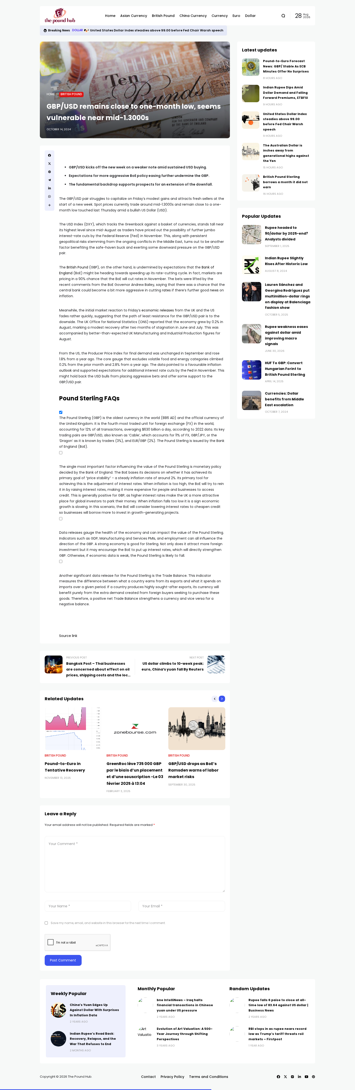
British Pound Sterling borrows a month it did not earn (285, 182)
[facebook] (49, 155)
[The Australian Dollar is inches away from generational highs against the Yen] (86, 30)
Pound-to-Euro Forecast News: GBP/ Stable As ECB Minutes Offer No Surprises (286, 66)
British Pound (71, 94)
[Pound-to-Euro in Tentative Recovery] (73, 728)
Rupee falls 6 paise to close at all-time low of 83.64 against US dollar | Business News (278, 1005)
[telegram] (49, 180)
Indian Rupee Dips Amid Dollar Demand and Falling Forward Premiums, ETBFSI (285, 92)
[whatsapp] (49, 196)
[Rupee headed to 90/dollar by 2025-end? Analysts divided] (251, 234)
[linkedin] (49, 188)
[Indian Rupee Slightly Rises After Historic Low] (251, 265)
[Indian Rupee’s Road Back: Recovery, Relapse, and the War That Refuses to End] (58, 1039)
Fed (190, 370)
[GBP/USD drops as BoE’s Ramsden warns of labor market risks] (196, 728)
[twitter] (49, 163)
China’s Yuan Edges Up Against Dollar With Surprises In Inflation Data (94, 1010)
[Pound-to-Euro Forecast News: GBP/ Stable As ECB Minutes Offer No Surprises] (250, 67)
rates (166, 290)
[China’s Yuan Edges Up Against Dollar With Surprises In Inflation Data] (58, 1010)
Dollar (77, 30)
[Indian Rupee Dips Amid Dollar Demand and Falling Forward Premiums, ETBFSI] (250, 93)
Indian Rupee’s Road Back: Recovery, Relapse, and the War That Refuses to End (93, 1039)
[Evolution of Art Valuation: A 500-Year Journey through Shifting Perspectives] (145, 1034)
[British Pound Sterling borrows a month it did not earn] (250, 183)
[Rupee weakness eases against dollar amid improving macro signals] (251, 333)
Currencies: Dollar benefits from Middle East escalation (284, 399)
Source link (68, 635)
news (214, 290)
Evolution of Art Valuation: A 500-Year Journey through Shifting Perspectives (185, 1034)
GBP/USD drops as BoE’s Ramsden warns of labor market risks (193, 770)
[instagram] (292, 1076)
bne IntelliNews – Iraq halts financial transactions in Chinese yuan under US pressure (185, 1005)
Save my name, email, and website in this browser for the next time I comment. (108, 923)
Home (51, 94)
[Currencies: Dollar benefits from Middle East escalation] (251, 400)
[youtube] (306, 1076)
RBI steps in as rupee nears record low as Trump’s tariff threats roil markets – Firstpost (277, 1034)
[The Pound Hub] (71, 15)
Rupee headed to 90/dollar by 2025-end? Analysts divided (286, 233)
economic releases (158, 310)
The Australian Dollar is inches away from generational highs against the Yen (155, 30)
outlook (65, 370)
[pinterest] (49, 171)
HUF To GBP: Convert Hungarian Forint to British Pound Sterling (285, 369)
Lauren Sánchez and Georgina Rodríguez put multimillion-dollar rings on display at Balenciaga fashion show (287, 296)
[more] (49, 205)
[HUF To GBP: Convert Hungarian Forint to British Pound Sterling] (251, 370)
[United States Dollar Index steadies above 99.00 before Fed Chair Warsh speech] (250, 120)
